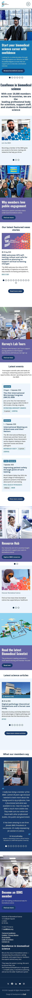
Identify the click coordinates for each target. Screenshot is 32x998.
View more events (16, 499)
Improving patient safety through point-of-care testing (15, 469)
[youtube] (20, 984)
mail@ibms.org (8, 929)
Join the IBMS (6, 143)
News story (5, 274)
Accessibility (6, 937)
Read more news (16, 291)
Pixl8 (24, 994)
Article (4, 719)
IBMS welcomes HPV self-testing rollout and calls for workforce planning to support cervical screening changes (14, 259)
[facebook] (12, 984)
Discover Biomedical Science (11, 593)
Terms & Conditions (8, 933)
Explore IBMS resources (12, 557)
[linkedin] (16, 984)
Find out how (8, 358)
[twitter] (8, 984)
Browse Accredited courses (13, 71)
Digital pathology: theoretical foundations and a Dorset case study (16, 706)
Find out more (9, 218)
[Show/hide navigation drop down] (28, 4)
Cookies (4, 935)
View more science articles (16, 733)
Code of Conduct (7, 940)
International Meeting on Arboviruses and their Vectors (15, 429)
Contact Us (5, 942)
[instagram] (24, 984)
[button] (10, 77)
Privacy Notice (13, 935)
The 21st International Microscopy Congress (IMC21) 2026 (14, 395)
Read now (7, 665)
